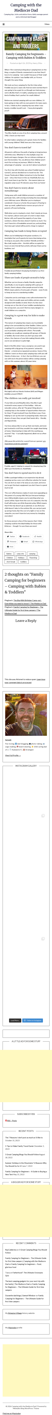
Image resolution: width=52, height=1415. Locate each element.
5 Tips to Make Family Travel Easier (19, 1146)
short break (11, 562)
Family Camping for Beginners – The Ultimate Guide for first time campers (25, 1287)
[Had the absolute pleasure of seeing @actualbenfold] (26, 915)
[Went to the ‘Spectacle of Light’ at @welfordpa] (26, 956)
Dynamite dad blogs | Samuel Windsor (20, 1295)
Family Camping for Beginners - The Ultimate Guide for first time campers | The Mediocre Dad (24, 610)
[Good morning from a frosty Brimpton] (26, 874)
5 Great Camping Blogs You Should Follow (22, 1154)
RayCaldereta (10, 1250)
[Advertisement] (26, 1076)
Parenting (33, 558)
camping (32, 554)
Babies (9, 554)
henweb (8, 740)
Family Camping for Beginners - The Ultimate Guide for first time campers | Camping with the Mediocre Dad (25, 1261)
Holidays (21, 558)
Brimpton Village (15, 1313)
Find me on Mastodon (12, 1413)
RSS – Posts (12, 1121)
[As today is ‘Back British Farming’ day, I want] (26, 997)
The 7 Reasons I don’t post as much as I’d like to (24, 1137)
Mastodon (12, 1328)
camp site (20, 554)
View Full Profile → (13, 755)
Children (10, 558)
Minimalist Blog (18, 1408)
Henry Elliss (37, 63)
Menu (47, 24)
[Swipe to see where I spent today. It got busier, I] (26, 833)
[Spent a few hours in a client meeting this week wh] (26, 792)
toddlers (23, 562)
